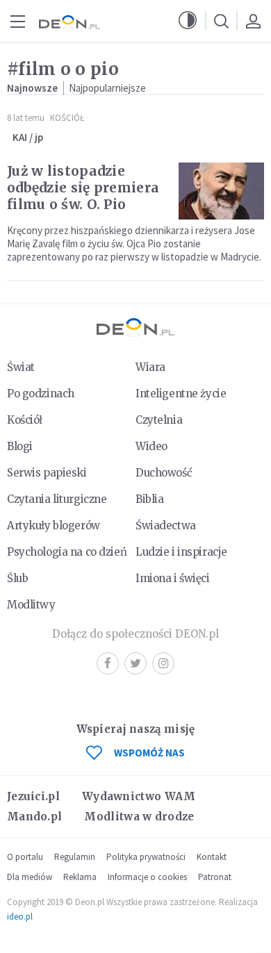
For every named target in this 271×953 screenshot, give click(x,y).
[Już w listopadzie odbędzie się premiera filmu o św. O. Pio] (221, 191)
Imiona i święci (173, 578)
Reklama (80, 877)
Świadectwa (166, 525)
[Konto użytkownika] (253, 21)
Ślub (17, 578)
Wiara (150, 367)
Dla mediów (29, 877)
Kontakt (212, 857)
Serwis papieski (47, 472)
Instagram (163, 663)
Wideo (151, 446)
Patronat (214, 877)
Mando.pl (34, 816)
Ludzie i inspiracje (181, 551)
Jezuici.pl (33, 796)
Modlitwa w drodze (139, 816)
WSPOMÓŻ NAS (149, 752)
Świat (21, 367)
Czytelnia (159, 419)
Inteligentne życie (181, 393)
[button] (187, 21)
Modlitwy (31, 604)
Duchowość (164, 472)
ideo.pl (20, 916)
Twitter (135, 663)
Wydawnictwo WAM (139, 796)
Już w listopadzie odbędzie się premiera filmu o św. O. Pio (83, 188)
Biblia (149, 499)
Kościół (67, 118)
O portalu (25, 857)
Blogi (20, 446)
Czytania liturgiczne (56, 499)
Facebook (108, 663)
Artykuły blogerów (53, 525)
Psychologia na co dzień (66, 551)
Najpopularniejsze (107, 87)
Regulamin (74, 857)
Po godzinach (40, 393)
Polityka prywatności (146, 857)
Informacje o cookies (147, 877)
